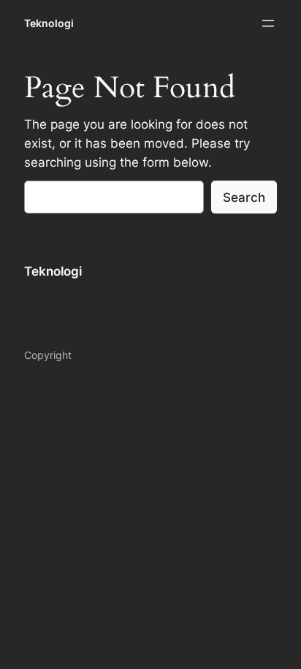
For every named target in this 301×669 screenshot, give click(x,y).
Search (244, 197)
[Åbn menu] (268, 23)
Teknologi (49, 23)
